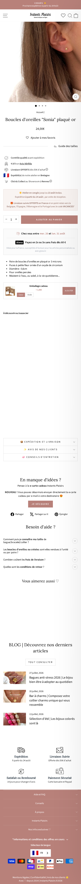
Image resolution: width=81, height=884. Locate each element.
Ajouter (69, 290)
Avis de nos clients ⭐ (58, 877)
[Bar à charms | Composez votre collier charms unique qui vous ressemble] (14, 696)
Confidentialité (38, 877)
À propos (39, 812)
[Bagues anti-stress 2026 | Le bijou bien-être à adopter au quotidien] (14, 678)
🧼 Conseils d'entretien (40, 457)
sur (21, 163)
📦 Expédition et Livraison (40, 442)
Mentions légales (21, 877)
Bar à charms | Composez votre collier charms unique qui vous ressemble (49, 700)
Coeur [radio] (21, 294)
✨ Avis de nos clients (40, 449)
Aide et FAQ (39, 794)
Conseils (39, 803)
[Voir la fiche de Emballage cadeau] (10, 291)
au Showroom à (30, 181)
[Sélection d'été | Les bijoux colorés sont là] (14, 719)
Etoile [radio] (30, 294)
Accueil (39, 112)
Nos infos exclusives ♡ (39, 829)
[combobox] (40, 853)
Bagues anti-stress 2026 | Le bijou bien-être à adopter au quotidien (51, 679)
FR (41, 853)
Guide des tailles (68, 146)
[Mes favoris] (64, 15)
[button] (40, 138)
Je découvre (40, 504)
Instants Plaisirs (39, 820)
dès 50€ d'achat (28, 169)
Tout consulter (40, 662)
